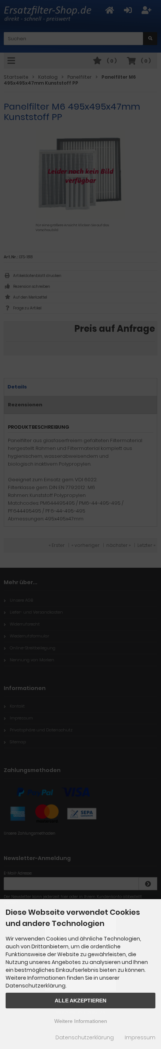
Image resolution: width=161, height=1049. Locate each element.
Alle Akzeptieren (80, 1001)
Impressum (140, 1037)
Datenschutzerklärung (84, 1037)
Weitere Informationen (80, 1021)
